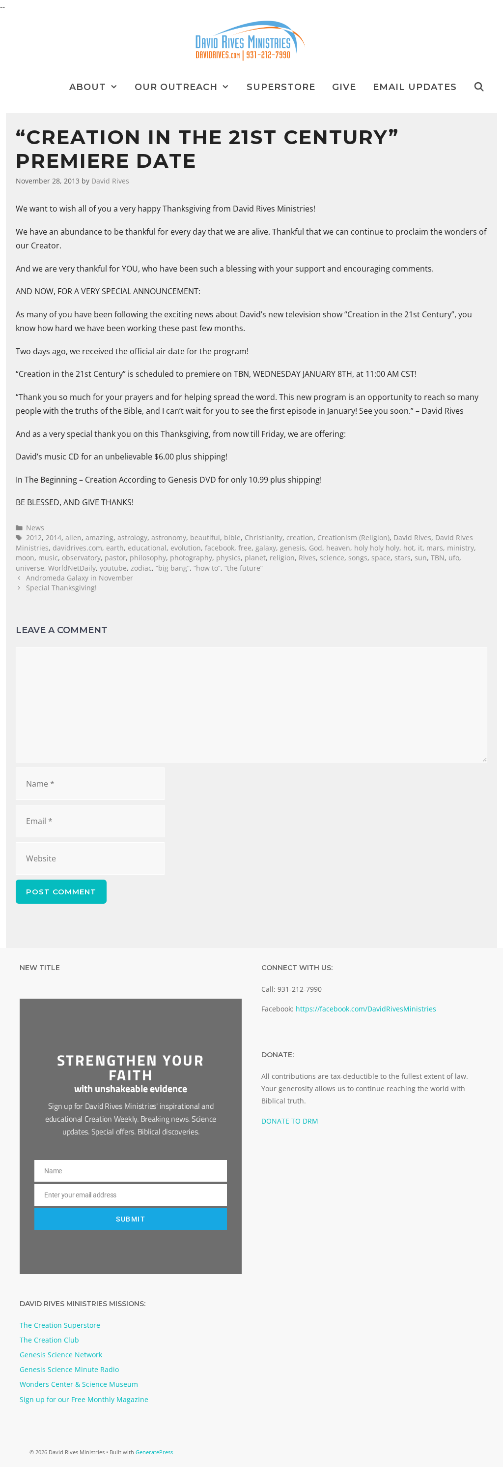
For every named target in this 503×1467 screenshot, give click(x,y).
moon (25, 557)
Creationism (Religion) (353, 537)
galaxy (265, 547)
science (332, 557)
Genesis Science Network (61, 1354)
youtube (113, 568)
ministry (460, 547)
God (315, 547)
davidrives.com (77, 547)
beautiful (205, 537)
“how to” (207, 568)
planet (255, 557)
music (48, 557)
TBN (438, 557)
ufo (453, 557)
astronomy (168, 537)
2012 (34, 537)
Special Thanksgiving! (61, 587)
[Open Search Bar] (479, 87)
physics (228, 557)
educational (147, 547)
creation (299, 537)
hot (408, 547)
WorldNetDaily (72, 568)
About (87, 87)
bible (232, 537)
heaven (338, 547)
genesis (292, 547)
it (420, 547)
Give (344, 87)
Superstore (281, 87)
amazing (99, 537)
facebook (219, 547)
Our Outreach (176, 87)
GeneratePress (154, 1452)
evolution (185, 547)
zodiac (141, 568)
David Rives (412, 537)
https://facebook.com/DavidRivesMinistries (366, 1008)
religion (282, 557)
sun (421, 557)
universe (30, 568)
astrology (132, 537)
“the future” (243, 568)
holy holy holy (376, 547)
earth (115, 547)
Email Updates (415, 87)
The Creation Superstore (60, 1325)
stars (402, 557)
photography (191, 557)
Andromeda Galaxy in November (79, 577)
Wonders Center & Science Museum (79, 1384)
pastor (115, 557)
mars (434, 547)
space (381, 557)
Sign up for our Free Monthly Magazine (84, 1399)
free (245, 547)
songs (357, 557)
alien (73, 537)
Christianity (263, 537)
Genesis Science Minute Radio (69, 1369)
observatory (81, 557)
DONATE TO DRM (289, 1121)
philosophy (148, 557)
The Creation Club (49, 1340)
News (35, 527)
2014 (53, 537)
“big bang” (173, 568)
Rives (307, 557)
